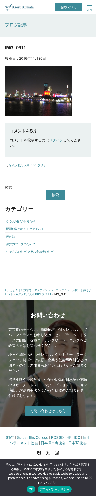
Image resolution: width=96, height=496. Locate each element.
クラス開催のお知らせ (20, 221)
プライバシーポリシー (54, 489)
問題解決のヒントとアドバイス (26, 229)
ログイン (56, 139)
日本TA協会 (77, 442)
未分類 (10, 236)
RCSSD (57, 437)
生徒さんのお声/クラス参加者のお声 (30, 251)
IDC (77, 437)
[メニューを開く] (89, 7)
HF (69, 437)
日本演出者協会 (53, 442)
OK (31, 489)
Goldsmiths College (32, 437)
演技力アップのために (20, 244)
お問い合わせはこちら (48, 410)
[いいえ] (90, 477)
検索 (8, 187)
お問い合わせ (69, 7)
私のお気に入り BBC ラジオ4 (28, 165)
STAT (10, 437)
